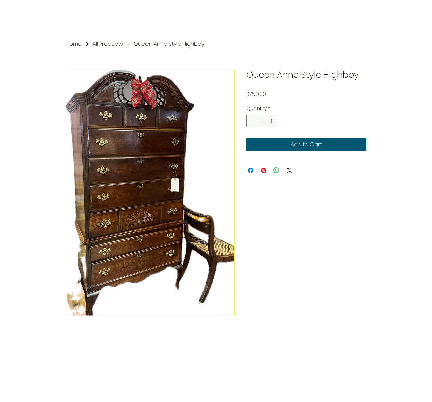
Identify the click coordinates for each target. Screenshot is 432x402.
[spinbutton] (262, 121)
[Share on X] (289, 170)
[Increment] (272, 121)
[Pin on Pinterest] (264, 170)
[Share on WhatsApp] (276, 170)
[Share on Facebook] (251, 170)
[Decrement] (251, 121)
